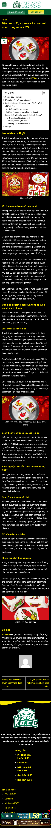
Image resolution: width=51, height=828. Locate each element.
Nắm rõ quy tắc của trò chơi (19, 118)
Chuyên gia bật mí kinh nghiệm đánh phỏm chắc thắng (38, 683)
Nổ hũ (4, 20)
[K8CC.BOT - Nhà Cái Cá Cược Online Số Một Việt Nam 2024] (26, 4)
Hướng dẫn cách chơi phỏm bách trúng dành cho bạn (12, 683)
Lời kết (8, 127)
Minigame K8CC (12, 803)
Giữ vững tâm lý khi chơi (18, 121)
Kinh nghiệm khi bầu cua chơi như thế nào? (23, 115)
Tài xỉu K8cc (10, 808)
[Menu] (4, 4)
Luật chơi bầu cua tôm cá (18, 109)
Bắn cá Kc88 (10, 794)
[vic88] (25, 816)
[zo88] (25, 823)
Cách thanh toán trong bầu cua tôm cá (23, 112)
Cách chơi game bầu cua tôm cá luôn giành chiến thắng (23, 104)
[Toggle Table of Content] (43, 93)
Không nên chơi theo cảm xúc (20, 124)
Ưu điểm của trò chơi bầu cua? (18, 100)
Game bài (9, 799)
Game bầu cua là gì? (13, 97)
